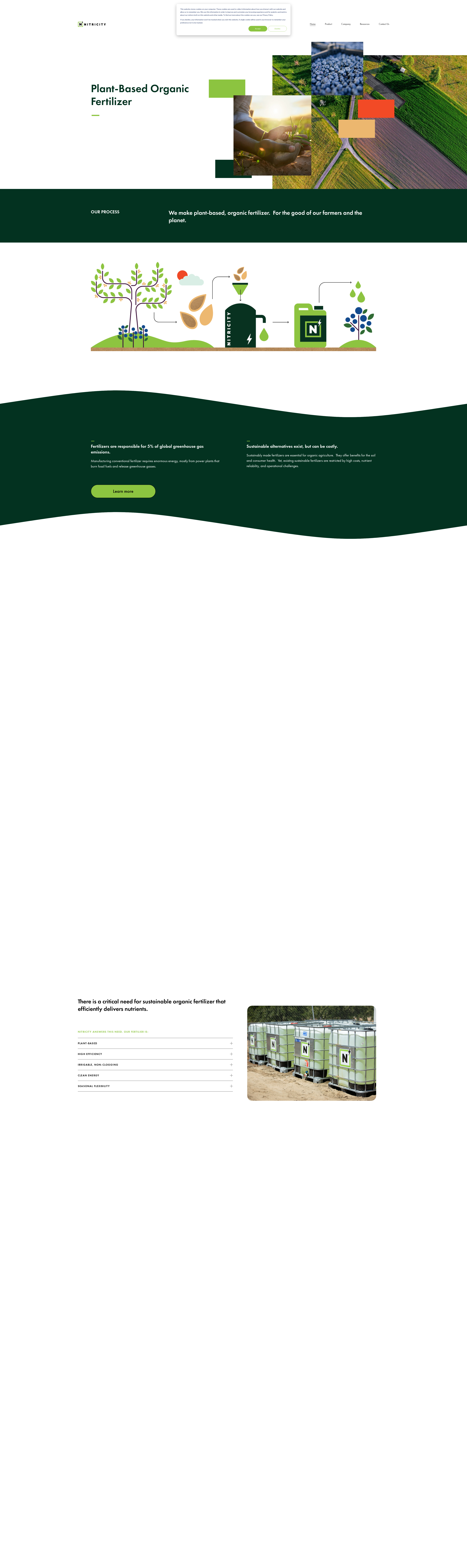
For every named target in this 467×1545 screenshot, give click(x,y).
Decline (277, 29)
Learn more (123, 491)
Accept (258, 29)
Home (313, 23)
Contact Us (384, 23)
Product (328, 23)
